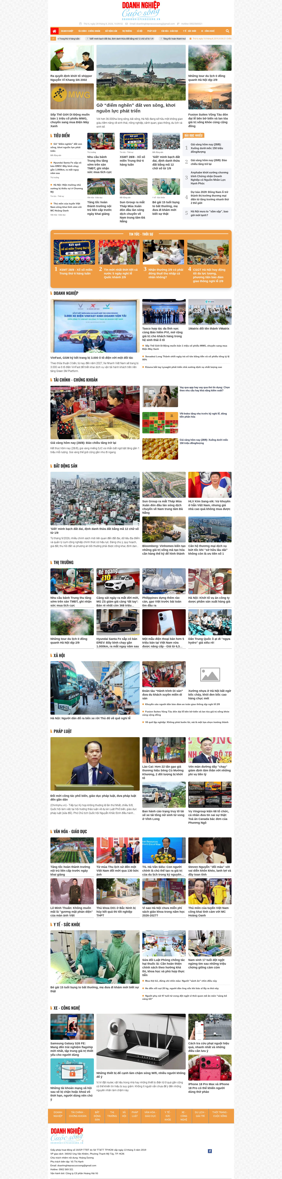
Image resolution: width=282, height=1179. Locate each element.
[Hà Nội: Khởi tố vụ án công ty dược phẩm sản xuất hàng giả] (210, 581)
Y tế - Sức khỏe (158, 198)
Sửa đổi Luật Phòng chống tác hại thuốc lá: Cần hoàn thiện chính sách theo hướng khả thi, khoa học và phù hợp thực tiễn (163, 967)
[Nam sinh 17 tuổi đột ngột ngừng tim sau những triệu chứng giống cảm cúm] (210, 943)
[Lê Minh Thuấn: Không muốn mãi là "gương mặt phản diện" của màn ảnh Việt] (72, 891)
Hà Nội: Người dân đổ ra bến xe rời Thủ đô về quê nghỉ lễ (90, 718)
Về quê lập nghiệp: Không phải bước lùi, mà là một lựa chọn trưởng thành (186, 722)
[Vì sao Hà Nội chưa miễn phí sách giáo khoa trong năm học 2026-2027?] (164, 891)
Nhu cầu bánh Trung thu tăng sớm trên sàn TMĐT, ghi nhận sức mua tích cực (99, 164)
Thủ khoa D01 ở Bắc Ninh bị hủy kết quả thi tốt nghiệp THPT (116, 911)
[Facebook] (210, 1151)
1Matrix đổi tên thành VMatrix (208, 328)
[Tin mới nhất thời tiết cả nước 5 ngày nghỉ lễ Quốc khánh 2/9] (119, 252)
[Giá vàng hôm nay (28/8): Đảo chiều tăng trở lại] (95, 412)
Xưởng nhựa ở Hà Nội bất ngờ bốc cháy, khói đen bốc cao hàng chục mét (209, 694)
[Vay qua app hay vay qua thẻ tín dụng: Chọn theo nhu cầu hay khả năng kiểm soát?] (160, 396)
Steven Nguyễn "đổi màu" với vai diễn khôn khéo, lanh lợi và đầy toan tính (209, 870)
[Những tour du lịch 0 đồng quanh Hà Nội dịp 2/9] (210, 58)
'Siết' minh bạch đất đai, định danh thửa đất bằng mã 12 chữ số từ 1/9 (64, 38)
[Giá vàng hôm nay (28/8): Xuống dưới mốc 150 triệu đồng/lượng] (160, 449)
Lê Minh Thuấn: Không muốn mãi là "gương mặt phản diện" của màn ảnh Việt (71, 911)
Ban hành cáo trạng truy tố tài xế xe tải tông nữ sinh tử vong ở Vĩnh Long (163, 815)
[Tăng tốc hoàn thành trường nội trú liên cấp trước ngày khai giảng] (101, 186)
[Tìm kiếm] (227, 31)
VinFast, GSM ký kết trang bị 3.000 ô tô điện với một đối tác (91, 357)
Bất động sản (55, 155)
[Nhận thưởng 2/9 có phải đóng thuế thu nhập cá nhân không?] (163, 252)
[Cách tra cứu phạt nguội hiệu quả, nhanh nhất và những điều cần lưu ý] (210, 1027)
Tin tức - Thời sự (57, 196)
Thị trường (54, 178)
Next (225, 262)
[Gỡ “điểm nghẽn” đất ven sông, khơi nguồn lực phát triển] (141, 73)
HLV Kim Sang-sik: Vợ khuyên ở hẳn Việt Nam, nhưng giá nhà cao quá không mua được (209, 505)
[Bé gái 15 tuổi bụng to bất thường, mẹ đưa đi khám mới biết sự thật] (166, 186)
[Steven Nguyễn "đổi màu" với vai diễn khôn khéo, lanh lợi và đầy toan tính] (210, 850)
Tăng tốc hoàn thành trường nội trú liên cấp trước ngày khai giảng (135, 38)
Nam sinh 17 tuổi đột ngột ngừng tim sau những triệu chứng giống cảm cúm (207, 963)
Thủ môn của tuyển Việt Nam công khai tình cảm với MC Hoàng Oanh (66, 207)
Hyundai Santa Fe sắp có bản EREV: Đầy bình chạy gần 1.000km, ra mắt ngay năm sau (117, 642)
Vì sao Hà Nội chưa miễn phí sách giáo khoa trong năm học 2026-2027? (163, 911)
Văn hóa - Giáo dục (58, 215)
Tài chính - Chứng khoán (76, 380)
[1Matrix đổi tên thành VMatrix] (210, 312)
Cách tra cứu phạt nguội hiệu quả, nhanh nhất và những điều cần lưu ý (208, 1047)
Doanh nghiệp (66, 293)
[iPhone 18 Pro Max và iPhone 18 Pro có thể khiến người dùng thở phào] (210, 1068)
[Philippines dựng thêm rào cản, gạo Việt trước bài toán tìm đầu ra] (164, 581)
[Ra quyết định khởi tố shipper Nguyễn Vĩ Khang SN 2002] (72, 58)
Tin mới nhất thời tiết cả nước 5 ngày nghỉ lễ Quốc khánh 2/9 (121, 273)
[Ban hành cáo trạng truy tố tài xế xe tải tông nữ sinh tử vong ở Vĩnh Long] (164, 795)
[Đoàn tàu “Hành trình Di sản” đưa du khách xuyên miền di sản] (164, 674)
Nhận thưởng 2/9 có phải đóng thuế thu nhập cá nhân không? (166, 273)
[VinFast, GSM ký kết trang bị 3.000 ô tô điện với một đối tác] (95, 326)
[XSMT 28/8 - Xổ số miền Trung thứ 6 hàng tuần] (133, 141)
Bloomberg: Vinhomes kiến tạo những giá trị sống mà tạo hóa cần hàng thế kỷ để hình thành (164, 549)
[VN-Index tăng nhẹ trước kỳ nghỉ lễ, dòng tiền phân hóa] (160, 422)
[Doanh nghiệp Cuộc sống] (141, 10)
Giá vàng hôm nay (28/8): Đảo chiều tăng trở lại (83, 442)
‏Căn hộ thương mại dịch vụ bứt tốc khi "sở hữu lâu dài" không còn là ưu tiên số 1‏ (208, 549)
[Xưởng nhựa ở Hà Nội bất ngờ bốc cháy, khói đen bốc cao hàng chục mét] (210, 674)
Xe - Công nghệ (67, 1008)
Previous (56, 262)
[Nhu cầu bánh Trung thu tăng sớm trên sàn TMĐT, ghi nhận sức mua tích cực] (101, 141)
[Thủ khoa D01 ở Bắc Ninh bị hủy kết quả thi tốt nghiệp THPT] (118, 891)
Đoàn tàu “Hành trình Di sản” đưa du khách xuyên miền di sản (162, 694)
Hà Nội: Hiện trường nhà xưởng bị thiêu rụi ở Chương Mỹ (66, 188)
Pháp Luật (63, 731)
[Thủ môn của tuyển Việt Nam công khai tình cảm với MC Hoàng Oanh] (210, 891)
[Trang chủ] (54, 31)
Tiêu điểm (62, 135)
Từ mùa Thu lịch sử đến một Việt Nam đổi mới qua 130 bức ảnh (117, 870)
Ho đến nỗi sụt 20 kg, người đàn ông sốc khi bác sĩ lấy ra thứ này (182, 988)
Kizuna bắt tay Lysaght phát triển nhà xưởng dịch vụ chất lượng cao (183, 367)
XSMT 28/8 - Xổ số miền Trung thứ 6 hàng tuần (132, 160)
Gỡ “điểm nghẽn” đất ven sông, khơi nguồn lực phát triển (66, 147)
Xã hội (59, 655)
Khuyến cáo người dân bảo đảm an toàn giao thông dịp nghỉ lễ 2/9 (182, 704)
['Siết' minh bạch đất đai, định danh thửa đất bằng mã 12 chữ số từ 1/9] (166, 141)
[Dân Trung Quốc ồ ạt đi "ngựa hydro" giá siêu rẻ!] (210, 622)
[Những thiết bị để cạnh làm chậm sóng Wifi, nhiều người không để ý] (141, 1041)
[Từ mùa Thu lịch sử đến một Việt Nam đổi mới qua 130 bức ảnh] (118, 850)
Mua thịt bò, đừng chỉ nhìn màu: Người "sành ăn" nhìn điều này (181, 981)
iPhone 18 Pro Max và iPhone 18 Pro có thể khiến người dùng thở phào (208, 1088)
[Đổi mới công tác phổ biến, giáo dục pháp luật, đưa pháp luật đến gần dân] (95, 764)
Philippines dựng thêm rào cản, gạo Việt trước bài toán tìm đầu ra (161, 601)
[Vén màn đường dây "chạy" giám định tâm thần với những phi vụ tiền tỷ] (210, 750)
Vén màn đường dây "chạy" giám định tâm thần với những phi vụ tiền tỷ (209, 770)
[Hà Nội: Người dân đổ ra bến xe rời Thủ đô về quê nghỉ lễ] (95, 688)
